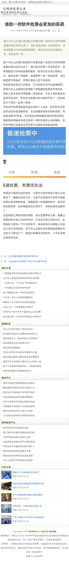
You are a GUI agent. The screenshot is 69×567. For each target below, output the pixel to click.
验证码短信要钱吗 (11, 347)
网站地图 (52, 531)
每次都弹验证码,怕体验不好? (16, 343)
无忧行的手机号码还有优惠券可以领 (20, 352)
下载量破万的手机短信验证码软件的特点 (22, 273)
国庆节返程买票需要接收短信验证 (19, 383)
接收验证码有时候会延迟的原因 (18, 455)
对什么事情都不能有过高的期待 (27, 495)
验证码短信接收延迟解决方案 (17, 451)
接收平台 (6, 378)
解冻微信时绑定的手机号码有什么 (19, 387)
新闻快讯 (24, 14)
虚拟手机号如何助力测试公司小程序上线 (22, 361)
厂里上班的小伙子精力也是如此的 (28, 517)
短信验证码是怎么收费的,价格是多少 (20, 334)
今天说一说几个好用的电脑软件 (18, 297)
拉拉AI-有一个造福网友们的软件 (18, 307)
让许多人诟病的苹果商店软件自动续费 (21, 278)
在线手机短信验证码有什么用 (17, 437)
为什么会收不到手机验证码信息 (18, 460)
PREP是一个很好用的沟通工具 (27, 506)
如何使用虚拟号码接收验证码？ (18, 371)
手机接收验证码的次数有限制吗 (18, 397)
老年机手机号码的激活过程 (15, 428)
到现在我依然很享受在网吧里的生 (28, 483)
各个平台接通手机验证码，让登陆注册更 (22, 366)
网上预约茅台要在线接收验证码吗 (19, 432)
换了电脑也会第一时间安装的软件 (19, 292)
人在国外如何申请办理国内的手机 (19, 415)
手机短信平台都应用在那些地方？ (19, 446)
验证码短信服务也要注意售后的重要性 (21, 357)
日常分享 (6, 467)
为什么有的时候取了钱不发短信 (18, 329)
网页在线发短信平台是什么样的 (18, 411)
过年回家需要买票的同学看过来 (23, 256)
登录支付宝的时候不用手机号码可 (19, 392)
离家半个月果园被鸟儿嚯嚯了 (26, 472)
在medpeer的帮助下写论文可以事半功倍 (27, 261)
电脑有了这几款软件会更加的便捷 (19, 302)
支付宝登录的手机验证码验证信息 (19, 401)
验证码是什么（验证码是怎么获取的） (21, 338)
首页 (15, 14)
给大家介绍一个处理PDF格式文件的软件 (22, 316)
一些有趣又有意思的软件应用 (17, 288)
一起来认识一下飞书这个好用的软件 (20, 283)
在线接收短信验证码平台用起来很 (19, 441)
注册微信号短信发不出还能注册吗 (19, 406)
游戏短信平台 (8, 422)
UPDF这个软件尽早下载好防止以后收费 (22, 312)
